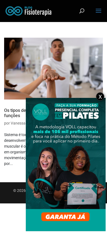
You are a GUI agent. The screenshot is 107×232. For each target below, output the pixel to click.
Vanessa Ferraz (24, 123)
